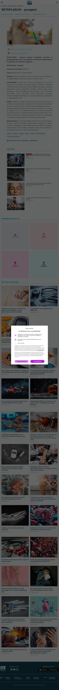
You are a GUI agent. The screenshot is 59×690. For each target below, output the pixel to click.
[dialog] (29, 345)
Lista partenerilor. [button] (40, 350)
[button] (29, 343)
